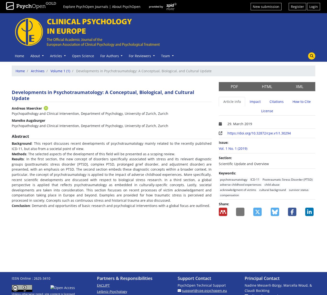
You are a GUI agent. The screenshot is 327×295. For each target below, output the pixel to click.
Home (19, 56)
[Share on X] (258, 212)
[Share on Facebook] (293, 212)
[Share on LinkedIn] (310, 212)
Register (297, 6)
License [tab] (267, 111)
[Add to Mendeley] (224, 212)
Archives (38, 71)
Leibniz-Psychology (112, 291)
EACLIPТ (103, 285)
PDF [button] (234, 86)
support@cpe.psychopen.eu (204, 290)
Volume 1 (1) (60, 71)
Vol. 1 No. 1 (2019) (233, 148)
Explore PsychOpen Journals (85, 6)
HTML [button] (267, 86)
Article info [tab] (232, 101)
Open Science (83, 56)
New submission (266, 6)
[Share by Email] (241, 212)
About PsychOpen (126, 6)
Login (313, 6)
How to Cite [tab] (302, 101)
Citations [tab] (277, 101)
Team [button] (166, 56)
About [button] (35, 56)
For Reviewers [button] (140, 56)
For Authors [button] (110, 56)
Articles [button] (56, 56)
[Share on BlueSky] (276, 212)
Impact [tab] (255, 101)
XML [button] (299, 86)
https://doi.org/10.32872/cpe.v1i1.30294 (259, 133)
